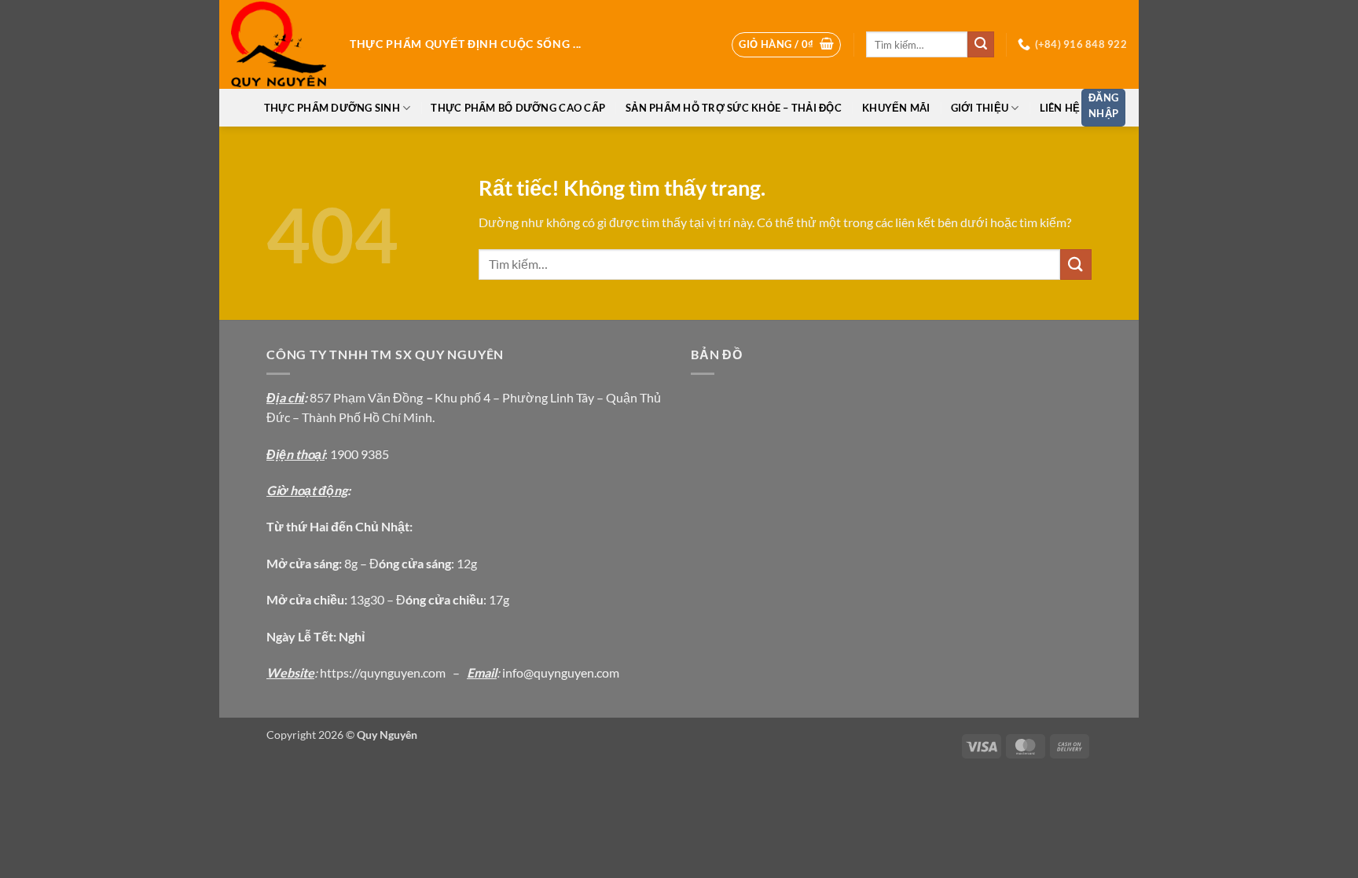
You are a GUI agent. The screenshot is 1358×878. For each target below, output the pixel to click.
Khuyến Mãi (896, 107)
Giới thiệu (980, 107)
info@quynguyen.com (560, 672)
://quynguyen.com (397, 672)
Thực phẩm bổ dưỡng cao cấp (518, 107)
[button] (786, 44)
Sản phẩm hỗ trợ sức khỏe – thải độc (734, 107)
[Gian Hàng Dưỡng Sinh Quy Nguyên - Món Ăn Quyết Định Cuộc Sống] (278, 45)
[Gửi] (980, 44)
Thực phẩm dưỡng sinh (332, 107)
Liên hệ (1060, 107)
